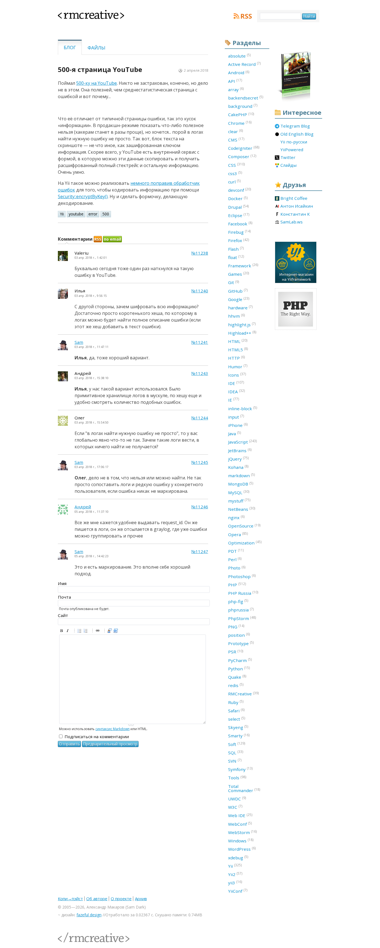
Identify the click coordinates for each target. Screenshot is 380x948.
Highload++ (242, 333)
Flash (236, 249)
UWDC (237, 798)
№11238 (199, 253)
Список (80, 631)
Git (233, 282)
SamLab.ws (291, 222)
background (242, 106)
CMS (236, 139)
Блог (70, 47)
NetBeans (241, 509)
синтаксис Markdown (112, 728)
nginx (236, 517)
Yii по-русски (293, 142)
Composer (242, 156)
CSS (236, 165)
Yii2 (235, 874)
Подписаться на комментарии (97, 736)
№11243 (199, 373)
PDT (236, 551)
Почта (64, 597)
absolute (239, 56)
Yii (62, 214)
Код (116, 631)
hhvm (236, 316)
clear (235, 131)
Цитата (110, 631)
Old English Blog (297, 134)
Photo (236, 568)
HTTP (236, 358)
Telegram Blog (295, 126)
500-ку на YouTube (96, 83)
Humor (237, 366)
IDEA (236, 391)
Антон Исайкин (296, 206)
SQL (235, 752)
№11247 (199, 551)
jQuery (238, 459)
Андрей (83, 507)
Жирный (62, 631)
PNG (236, 626)
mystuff (239, 500)
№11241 (199, 342)
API (235, 81)
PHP (237, 584)
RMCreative (243, 694)
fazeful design (89, 914)
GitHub (238, 291)
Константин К (295, 214)
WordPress (242, 849)
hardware (240, 307)
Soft (236, 744)
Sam (79, 342)
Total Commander (244, 788)
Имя (62, 583)
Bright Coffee (293, 198)
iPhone (238, 425)
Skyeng (238, 727)
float (236, 257)
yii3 (235, 882)
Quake (237, 677)
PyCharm (240, 660)
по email (112, 239)
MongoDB (240, 484)
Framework (243, 265)
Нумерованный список (86, 631)
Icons (237, 375)
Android (238, 72)
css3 (235, 173)
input (236, 417)
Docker (238, 198)
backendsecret (245, 97)
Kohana (238, 467)
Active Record (244, 64)
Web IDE (240, 815)
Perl (234, 559)
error (92, 214)
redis (235, 685)
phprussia (241, 610)
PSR (235, 652)
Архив (141, 898)
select (236, 719)
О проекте (121, 898)
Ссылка (98, 631)
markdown (241, 475)
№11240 (199, 291)
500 (105, 214)
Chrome (239, 123)
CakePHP (241, 114)
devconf (239, 190)
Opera (238, 534)
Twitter (287, 157)
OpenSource (244, 526)
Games (238, 274)
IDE (236, 383)
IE (233, 400)
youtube (76, 214)
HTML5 (238, 349)
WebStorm (242, 832)
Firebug (239, 232)
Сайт (63, 615)
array (236, 89)
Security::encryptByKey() (83, 196)
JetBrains (239, 450)
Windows (240, 840)
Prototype (241, 643)
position (239, 635)
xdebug (238, 857)
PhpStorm (242, 618)
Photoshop (242, 576)
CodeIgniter (243, 148)
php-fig (238, 601)
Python (239, 668)
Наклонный (68, 631)
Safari (236, 710)
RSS (246, 16)
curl (234, 181)
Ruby (235, 702)
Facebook (240, 223)
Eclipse (238, 215)
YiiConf (237, 891)
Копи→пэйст (70, 898)
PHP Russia (243, 593)
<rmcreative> (82, 13)
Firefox (238, 240)
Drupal (238, 207)
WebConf (240, 824)
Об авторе (96, 898)
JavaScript (242, 442)
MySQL (238, 492)
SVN (234, 761)
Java (234, 433)
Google (238, 299)
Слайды (288, 165)
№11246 (199, 507)
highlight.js (242, 324)
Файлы (96, 47)
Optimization (244, 542)
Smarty (239, 736)
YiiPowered (291, 150)
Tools (237, 778)
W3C (235, 807)
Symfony (240, 769)
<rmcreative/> (70, 934)
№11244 (199, 418)
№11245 (199, 462)
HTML (237, 341)
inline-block (242, 408)
